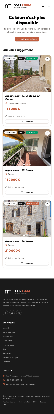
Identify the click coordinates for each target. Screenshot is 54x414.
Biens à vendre (9, 332)
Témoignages (8, 345)
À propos (7, 353)
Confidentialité (24, 402)
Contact (6, 361)
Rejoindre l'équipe (10, 357)
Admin (5, 405)
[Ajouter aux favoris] (47, 59)
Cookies (43, 402)
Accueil (6, 328)
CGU (35, 402)
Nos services (8, 336)
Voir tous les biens (29, 39)
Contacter (29, 121)
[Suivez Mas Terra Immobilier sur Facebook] (5, 312)
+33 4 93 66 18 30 (14, 380)
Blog (4, 349)
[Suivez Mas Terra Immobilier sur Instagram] (12, 312)
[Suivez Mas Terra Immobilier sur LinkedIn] (18, 312)
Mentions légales (9, 402)
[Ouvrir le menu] (48, 6)
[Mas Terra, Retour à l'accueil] (18, 6)
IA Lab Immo (10, 398)
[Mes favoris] (43, 6)
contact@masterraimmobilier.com (21, 384)
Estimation (7, 340)
